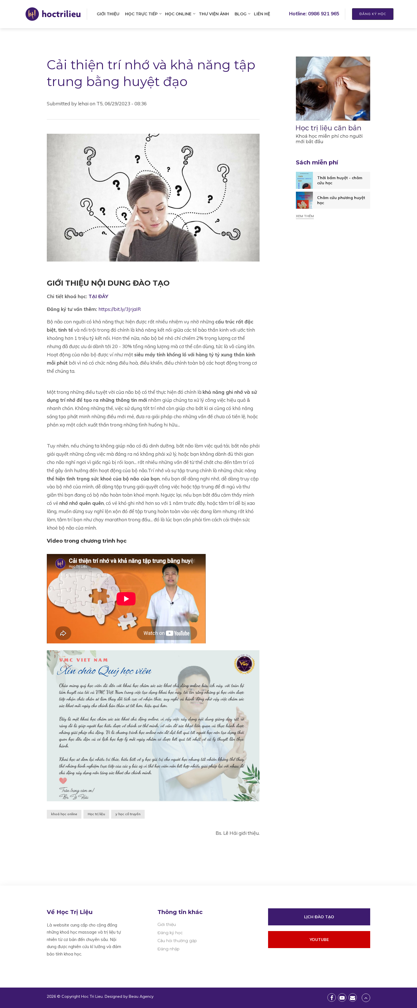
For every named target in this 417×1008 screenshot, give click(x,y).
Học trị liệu (96, 814)
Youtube (319, 939)
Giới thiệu (108, 13)
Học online (178, 13)
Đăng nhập (168, 948)
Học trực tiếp (141, 13)
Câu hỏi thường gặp (177, 940)
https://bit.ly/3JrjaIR (119, 309)
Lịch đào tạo (319, 916)
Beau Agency (141, 996)
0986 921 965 (323, 13)
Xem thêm (305, 216)
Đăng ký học (372, 14)
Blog (241, 13)
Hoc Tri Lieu (92, 996)
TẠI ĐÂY (98, 296)
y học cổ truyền (127, 814)
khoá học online (64, 814)
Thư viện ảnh (214, 13)
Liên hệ (262, 13)
